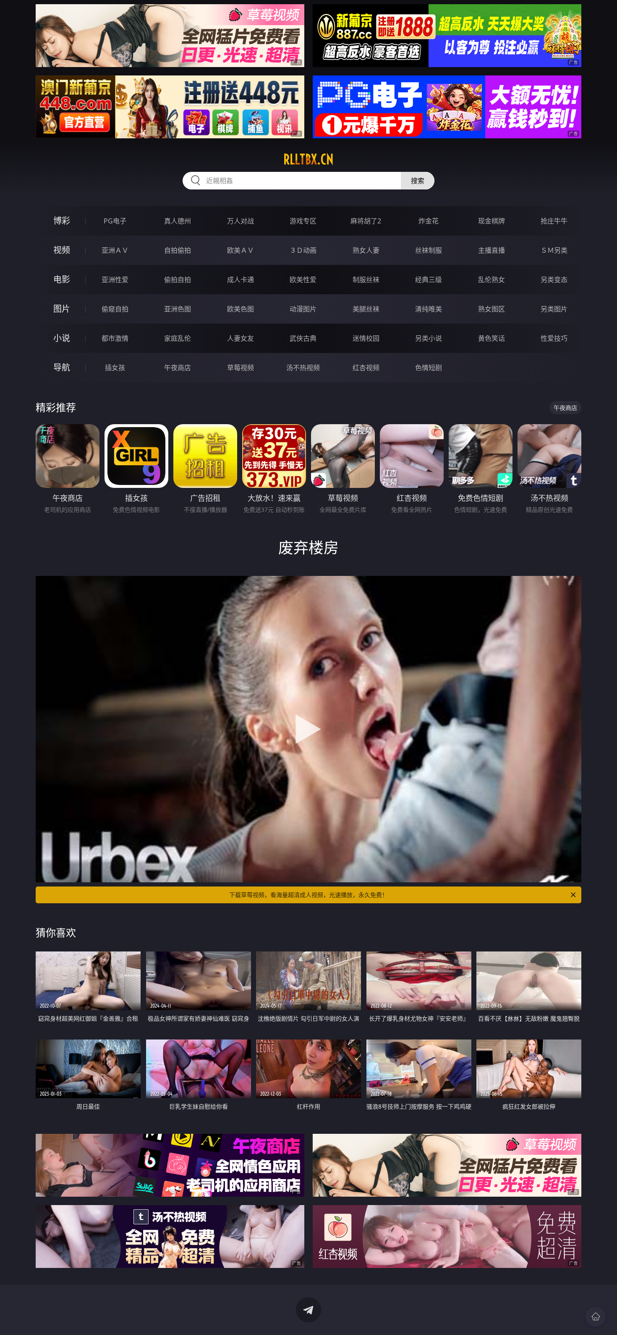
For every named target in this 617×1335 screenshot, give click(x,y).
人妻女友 (240, 338)
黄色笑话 (491, 338)
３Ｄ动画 (303, 250)
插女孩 (115, 367)
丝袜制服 (428, 250)
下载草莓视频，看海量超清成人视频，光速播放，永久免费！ (308, 895)
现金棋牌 (491, 221)
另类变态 (554, 279)
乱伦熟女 (491, 279)
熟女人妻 (366, 250)
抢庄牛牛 (554, 221)
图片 (61, 308)
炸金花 (428, 221)
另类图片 (554, 309)
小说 (61, 338)
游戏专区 (303, 221)
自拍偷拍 (177, 250)
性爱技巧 (554, 338)
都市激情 (115, 338)
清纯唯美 (428, 309)
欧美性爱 (303, 279)
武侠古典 (303, 338)
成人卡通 (240, 279)
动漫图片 (303, 309)
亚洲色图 (177, 309)
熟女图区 (491, 309)
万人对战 (240, 221)
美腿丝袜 (366, 309)
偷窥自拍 (115, 309)
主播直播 (491, 250)
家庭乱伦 (177, 338)
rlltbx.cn (308, 159)
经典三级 (428, 279)
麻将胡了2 (365, 221)
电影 (61, 279)
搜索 (417, 180)
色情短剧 (428, 367)
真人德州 (177, 221)
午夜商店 (177, 367)
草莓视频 (240, 367)
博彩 (61, 220)
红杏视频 (366, 367)
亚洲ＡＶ (115, 250)
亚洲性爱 (115, 279)
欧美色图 (240, 309)
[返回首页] (596, 1316)
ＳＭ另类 (554, 250)
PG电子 (115, 221)
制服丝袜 (366, 279)
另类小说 (428, 338)
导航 (61, 367)
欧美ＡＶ (240, 250)
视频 (61, 250)
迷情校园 (366, 338)
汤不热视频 (303, 367)
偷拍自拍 (177, 279)
